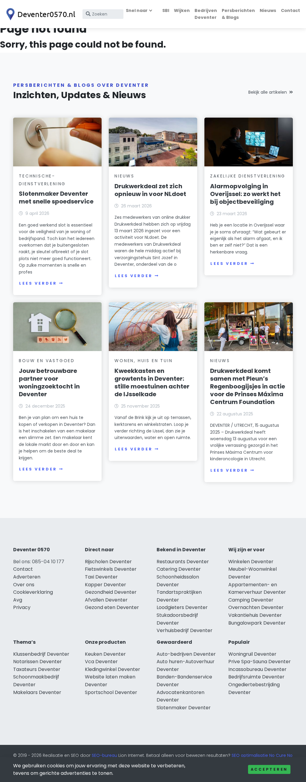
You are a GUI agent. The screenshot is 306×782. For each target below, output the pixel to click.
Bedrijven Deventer (206, 13)
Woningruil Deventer (252, 654)
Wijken (182, 10)
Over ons (23, 584)
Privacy (21, 607)
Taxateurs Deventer (36, 669)
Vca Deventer (101, 661)
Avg (17, 599)
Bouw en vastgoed (47, 361)
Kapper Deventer (105, 584)
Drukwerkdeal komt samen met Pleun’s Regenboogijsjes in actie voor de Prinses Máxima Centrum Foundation (247, 386)
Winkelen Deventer (250, 561)
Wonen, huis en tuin (143, 361)
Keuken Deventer (105, 654)
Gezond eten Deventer (112, 607)
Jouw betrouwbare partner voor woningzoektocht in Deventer (49, 382)
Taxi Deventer (101, 576)
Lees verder (38, 283)
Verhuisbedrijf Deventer (184, 630)
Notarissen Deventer (37, 661)
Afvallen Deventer (106, 599)
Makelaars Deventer (37, 692)
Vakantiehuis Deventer (255, 615)
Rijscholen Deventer (108, 561)
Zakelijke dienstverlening (247, 176)
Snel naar (137, 10)
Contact (290, 10)
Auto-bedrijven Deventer (186, 654)
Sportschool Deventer (111, 692)
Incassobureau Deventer (257, 669)
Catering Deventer (179, 569)
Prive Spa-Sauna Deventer (259, 661)
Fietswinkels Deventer (111, 569)
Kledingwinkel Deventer (112, 669)
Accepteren (269, 769)
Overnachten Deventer (256, 607)
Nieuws (268, 10)
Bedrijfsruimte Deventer (256, 676)
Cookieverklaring (33, 592)
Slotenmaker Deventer (184, 707)
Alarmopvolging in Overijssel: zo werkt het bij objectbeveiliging (245, 194)
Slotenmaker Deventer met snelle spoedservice (56, 197)
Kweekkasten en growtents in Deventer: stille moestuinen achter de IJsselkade (151, 382)
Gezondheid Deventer (111, 592)
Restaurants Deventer (183, 561)
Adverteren (26, 576)
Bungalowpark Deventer (257, 622)
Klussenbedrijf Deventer (41, 654)
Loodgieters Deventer (182, 607)
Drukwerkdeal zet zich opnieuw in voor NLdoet (150, 190)
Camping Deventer (250, 599)
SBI (165, 10)
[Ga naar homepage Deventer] (39, 14)
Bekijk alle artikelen (267, 92)
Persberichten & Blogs (238, 13)
